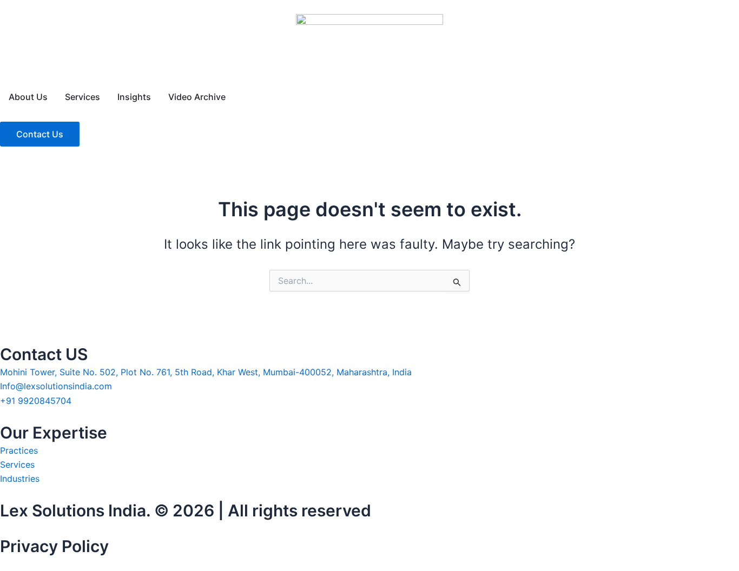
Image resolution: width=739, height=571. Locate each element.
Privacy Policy (54, 546)
